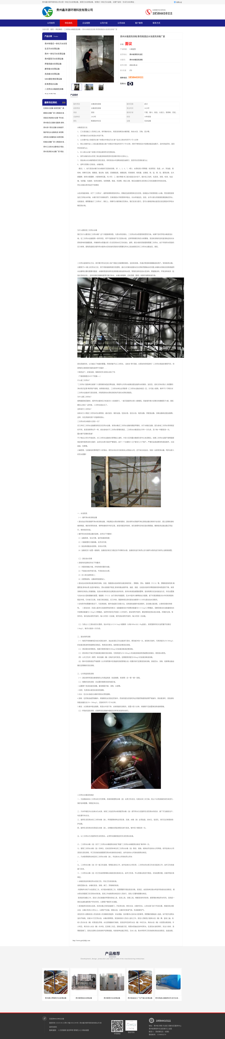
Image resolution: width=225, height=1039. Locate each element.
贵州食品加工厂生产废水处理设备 (83, 998)
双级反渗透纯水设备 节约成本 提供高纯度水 (54, 118)
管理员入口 (78, 1030)
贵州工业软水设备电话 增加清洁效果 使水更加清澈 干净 (54, 147)
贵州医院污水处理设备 (54, 59)
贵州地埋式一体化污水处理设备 (58, 44)
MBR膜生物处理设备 (53, 79)
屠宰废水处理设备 (52, 69)
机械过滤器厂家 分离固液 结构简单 (54, 142)
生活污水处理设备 (52, 49)
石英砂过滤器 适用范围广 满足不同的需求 (54, 108)
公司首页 (51, 23)
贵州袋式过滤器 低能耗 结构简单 (54, 123)
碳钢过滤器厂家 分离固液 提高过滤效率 (54, 113)
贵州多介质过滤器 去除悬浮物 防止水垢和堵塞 (54, 127)
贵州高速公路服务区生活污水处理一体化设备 (115, 998)
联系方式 (156, 23)
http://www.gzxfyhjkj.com (81, 940)
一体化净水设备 (140, 998)
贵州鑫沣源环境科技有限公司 (90, 1023)
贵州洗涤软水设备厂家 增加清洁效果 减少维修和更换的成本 (54, 151)
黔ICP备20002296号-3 (72, 1023)
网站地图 (85, 1030)
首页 (52, 29)
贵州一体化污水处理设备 (55, 54)
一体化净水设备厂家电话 (168, 998)
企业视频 (86, 23)
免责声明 (70, 1030)
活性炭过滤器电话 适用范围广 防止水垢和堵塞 (54, 137)
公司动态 (121, 23)
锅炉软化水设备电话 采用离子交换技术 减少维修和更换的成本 (54, 132)
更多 (64, 102)
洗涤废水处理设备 (52, 74)
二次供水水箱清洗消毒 (72, 29)
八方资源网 (62, 1030)
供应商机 (68, 23)
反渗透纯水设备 (51, 84)
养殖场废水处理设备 (53, 64)
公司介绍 (103, 23)
